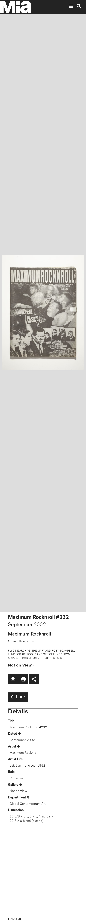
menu (71, 6)
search (79, 6)
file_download (13, 679)
